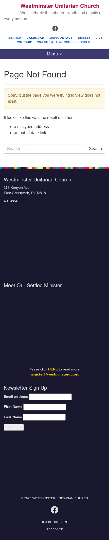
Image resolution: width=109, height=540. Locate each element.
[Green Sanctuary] (93, 463)
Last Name (13, 417)
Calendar (35, 37)
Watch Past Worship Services (63, 42)
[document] (54, 110)
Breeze (84, 37)
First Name (13, 407)
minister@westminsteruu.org (55, 374)
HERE (53, 369)
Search (15, 37)
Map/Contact (61, 37)
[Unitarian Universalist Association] (27, 463)
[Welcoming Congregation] (67, 463)
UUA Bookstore (54, 522)
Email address (16, 397)
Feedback (54, 529)
